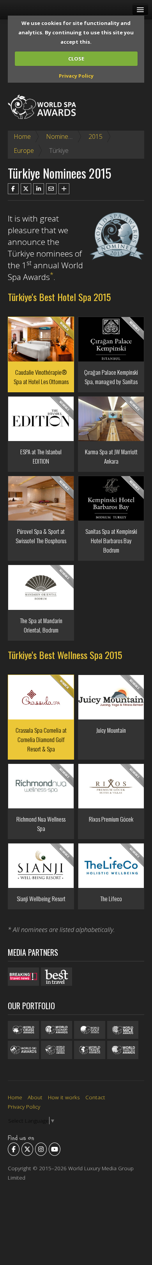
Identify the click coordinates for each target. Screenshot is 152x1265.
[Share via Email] (51, 189)
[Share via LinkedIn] (39, 189)
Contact (95, 1097)
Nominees (60, 136)
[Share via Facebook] (13, 189)
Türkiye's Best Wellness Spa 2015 (65, 655)
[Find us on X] (27, 1149)
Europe (24, 150)
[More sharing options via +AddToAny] (64, 189)
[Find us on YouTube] (54, 1149)
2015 (95, 136)
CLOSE (76, 58)
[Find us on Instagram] (41, 1149)
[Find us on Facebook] (13, 1149)
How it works (64, 1097)
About (35, 1097)
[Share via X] (26, 189)
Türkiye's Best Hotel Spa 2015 (59, 297)
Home (22, 136)
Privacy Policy (76, 75)
